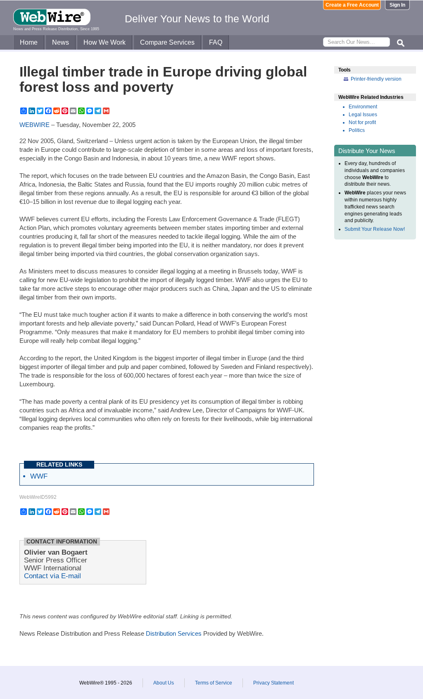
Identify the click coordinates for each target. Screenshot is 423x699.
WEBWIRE (34, 124)
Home (29, 42)
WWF (39, 476)
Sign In (397, 5)
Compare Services (167, 42)
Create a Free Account (352, 5)
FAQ (215, 42)
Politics (357, 130)
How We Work (104, 42)
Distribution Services (174, 633)
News (60, 42)
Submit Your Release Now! (375, 229)
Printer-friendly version (376, 79)
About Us (163, 683)
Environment (363, 107)
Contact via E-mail (52, 575)
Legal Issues (363, 114)
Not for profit (362, 122)
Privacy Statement (273, 683)
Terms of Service (213, 683)
